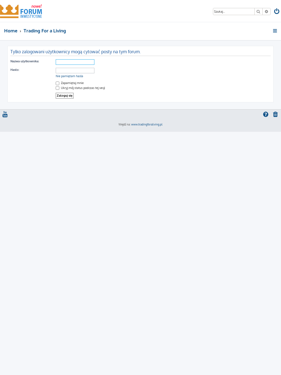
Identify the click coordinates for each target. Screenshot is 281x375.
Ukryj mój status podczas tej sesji (82, 88)
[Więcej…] (275, 31)
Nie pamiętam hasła (69, 76)
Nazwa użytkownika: (24, 61)
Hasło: (14, 70)
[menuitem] (277, 12)
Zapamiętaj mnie (72, 83)
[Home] (21, 11)
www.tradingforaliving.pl (146, 124)
